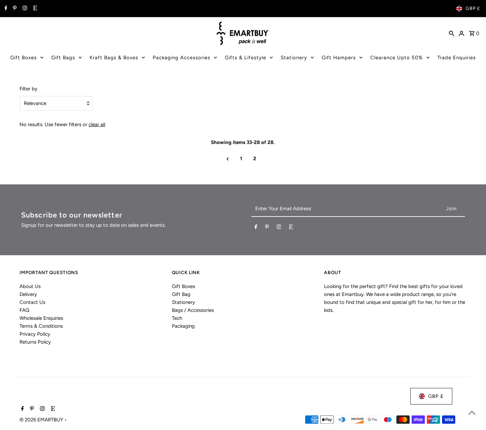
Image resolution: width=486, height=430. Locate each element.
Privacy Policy (35, 334)
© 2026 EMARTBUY (42, 420)
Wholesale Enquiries (41, 318)
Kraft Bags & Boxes (114, 58)
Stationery (294, 58)
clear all (97, 124)
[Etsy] (34, 8)
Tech (177, 318)
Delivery (28, 294)
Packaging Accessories (181, 58)
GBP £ (473, 8)
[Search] (451, 33)
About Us (30, 286)
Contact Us (32, 302)
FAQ (24, 310)
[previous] (227, 159)
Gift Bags (63, 58)
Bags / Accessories (193, 310)
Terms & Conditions (41, 326)
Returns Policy (35, 342)
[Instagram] (24, 8)
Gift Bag (181, 294)
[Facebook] (5, 8)
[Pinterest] (14, 8)
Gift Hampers (339, 58)
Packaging (183, 326)
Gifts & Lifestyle (245, 58)
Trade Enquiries (456, 58)
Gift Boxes (23, 58)
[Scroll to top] (472, 412)
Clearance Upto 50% (396, 58)
